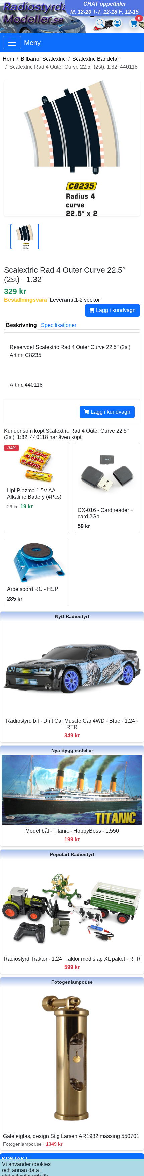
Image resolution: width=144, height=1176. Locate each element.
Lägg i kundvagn (115, 310)
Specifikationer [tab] (58, 325)
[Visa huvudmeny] (12, 42)
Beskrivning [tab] (21, 325)
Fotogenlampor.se (72, 982)
